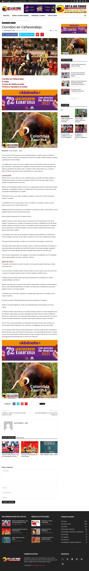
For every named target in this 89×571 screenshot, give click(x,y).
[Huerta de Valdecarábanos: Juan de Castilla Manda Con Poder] (10, 447)
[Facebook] (71, 1)
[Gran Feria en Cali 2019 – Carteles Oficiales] (35, 540)
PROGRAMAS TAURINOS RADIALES (71, 542)
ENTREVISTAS (65, 539)
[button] (85, 16)
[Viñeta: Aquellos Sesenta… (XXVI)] (49, 447)
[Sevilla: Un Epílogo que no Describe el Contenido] (67, 113)
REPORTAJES (64, 534)
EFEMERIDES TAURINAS (38, 15)
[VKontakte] (83, 1)
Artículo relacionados (9, 437)
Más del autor (20, 437)
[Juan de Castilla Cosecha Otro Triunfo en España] (65, 67)
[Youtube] (85, 1)
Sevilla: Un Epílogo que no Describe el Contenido (67, 120)
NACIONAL (78, 116)
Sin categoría (64, 537)
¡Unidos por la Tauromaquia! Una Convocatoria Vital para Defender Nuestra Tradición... (79, 83)
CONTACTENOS (52, 15)
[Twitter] (77, 1)
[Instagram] (74, 1)
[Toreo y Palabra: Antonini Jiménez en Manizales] (81, 113)
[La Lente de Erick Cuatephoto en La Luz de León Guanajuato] (67, 128)
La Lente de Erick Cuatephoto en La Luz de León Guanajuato (66, 136)
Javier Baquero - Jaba (9, 30)
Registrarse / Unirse (33, 1)
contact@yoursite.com (38, 565)
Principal (6, 15)
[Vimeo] (80, 1)
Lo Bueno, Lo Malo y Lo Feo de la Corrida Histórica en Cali (13, 414)
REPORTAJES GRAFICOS (68, 529)
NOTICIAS (13, 22)
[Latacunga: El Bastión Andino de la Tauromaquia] (29, 447)
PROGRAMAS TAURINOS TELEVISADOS (72, 532)
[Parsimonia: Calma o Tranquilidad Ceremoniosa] (65, 92)
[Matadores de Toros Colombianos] (35, 531)
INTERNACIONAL (5, 22)
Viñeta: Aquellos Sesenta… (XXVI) (48, 454)
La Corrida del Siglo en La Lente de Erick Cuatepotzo (46, 414)
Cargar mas (73, 98)
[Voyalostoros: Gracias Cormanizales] (35, 523)
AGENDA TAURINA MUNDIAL (20, 15)
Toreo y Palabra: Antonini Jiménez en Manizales (80, 120)
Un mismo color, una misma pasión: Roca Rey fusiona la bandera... (78, 74)
